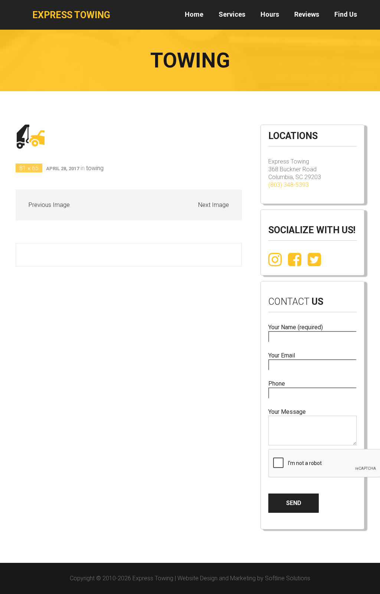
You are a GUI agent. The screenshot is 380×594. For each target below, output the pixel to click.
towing (95, 168)
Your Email (281, 355)
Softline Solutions (287, 578)
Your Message (287, 411)
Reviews (306, 14)
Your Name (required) (295, 327)
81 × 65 (29, 168)
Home (194, 14)
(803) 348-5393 (288, 184)
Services (232, 14)
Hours (270, 14)
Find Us (345, 14)
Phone (276, 383)
